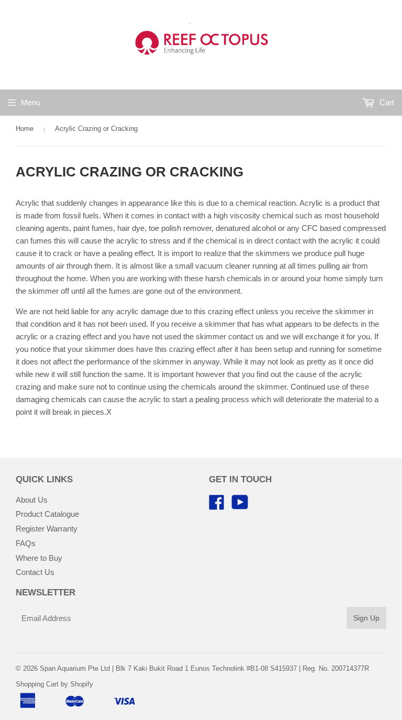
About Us (32, 499)
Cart (385, 102)
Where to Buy (39, 557)
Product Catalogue (47, 513)
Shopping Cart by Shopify (54, 684)
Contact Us (35, 572)
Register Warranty (46, 528)
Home (25, 128)
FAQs (26, 543)
